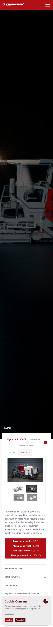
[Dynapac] (16, 4)
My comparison (32, 445)
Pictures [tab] (11, 453)
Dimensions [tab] (25, 452)
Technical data (25, 577)
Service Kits (25, 585)
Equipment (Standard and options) (25, 594)
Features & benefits (25, 569)
